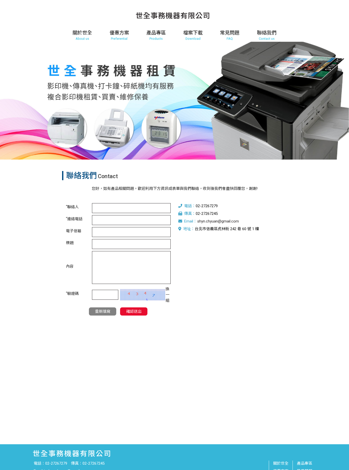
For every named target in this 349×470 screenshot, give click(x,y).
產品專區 (304, 463)
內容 (70, 266)
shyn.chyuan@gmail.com (218, 221)
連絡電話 (74, 218)
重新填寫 (102, 311)
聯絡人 (72, 207)
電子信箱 (73, 231)
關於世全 (280, 463)
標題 (70, 243)
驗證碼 (72, 293)
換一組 (167, 295)
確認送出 (134, 311)
